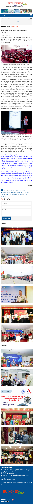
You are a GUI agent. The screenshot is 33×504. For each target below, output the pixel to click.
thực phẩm (3, 196)
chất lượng (8, 194)
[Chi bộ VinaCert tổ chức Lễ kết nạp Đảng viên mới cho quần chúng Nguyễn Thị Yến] (17, 416)
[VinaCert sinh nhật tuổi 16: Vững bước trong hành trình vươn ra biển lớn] (17, 333)
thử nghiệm (25, 192)
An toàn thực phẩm (5, 192)
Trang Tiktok (4, 501)
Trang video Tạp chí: (5, 499)
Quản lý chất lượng (20, 190)
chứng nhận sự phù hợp (16, 192)
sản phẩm (14, 194)
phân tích (3, 194)
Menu (3, 15)
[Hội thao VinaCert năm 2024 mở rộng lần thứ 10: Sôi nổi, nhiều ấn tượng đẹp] (17, 255)
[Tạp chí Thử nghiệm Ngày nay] (17, 4)
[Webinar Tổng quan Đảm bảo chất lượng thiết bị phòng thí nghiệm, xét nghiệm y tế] (17, 396)
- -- (12, 478)
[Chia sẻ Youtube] (13, 499)
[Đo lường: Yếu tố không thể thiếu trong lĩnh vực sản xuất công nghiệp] (17, 358)
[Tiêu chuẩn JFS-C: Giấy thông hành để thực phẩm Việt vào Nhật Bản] (17, 294)
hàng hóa (20, 194)
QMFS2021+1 (11, 190)
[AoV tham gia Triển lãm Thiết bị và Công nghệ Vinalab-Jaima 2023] (17, 435)
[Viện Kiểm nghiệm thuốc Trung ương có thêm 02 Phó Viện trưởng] (17, 313)
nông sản (25, 194)
